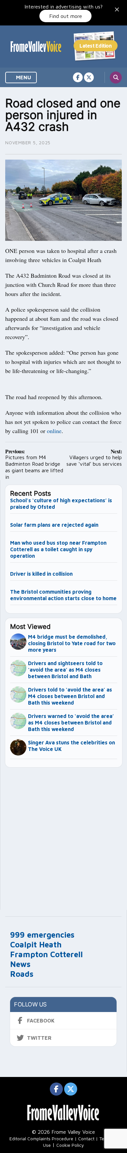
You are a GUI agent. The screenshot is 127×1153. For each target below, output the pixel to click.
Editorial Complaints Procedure (41, 1138)
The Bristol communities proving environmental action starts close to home (63, 595)
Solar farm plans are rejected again (54, 525)
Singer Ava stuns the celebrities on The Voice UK (71, 746)
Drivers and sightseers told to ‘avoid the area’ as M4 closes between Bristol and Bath (65, 669)
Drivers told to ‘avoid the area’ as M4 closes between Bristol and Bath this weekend (70, 696)
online (54, 431)
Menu (23, 77)
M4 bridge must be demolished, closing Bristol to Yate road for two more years (72, 643)
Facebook (41, 1020)
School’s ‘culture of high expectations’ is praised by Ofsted (61, 503)
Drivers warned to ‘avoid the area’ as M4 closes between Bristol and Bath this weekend (71, 722)
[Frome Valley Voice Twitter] (89, 77)
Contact (86, 1138)
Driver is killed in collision (41, 574)
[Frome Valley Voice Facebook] (78, 77)
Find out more (65, 16)
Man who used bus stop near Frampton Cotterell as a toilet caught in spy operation (58, 549)
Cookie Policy (70, 1145)
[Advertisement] (63, 835)
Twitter (39, 1038)
